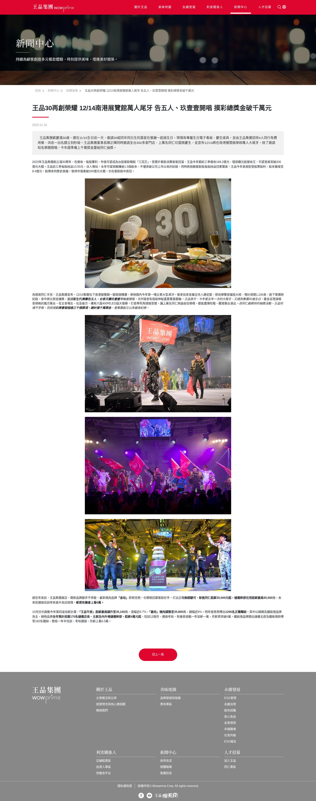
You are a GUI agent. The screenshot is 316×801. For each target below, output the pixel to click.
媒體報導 (166, 767)
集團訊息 (166, 773)
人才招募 (264, 7)
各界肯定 (166, 760)
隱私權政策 (124, 786)
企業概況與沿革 (106, 698)
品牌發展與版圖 (170, 698)
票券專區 (166, 704)
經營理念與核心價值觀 (110, 704)
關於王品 (140, 7)
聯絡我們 (102, 710)
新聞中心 (240, 7)
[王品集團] (53, 8)
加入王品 (230, 760)
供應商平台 (103, 773)
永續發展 (189, 7)
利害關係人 (215, 7)
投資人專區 (103, 767)
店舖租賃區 (103, 760)
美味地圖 (165, 7)
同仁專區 (230, 767)
